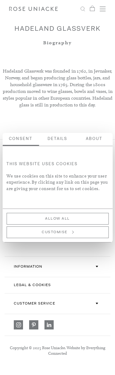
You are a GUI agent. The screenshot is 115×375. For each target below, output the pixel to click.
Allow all (57, 219)
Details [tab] (57, 139)
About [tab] (94, 139)
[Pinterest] (33, 324)
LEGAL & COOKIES (32, 285)
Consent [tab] (21, 139)
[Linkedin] (49, 324)
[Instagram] (18, 324)
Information (28, 267)
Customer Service (34, 303)
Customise (54, 232)
